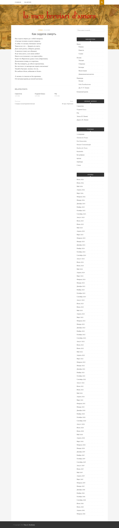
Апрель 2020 (81, 438)
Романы (81, 47)
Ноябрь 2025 (81, 207)
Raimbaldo (80, 151)
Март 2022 (80, 359)
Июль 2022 (80, 345)
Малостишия (83, 71)
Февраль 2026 (81, 197)
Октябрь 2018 (81, 497)
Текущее (81, 60)
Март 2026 (80, 193)
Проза (79, 44)
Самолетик (18, 94)
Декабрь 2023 (81, 286)
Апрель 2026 (81, 190)
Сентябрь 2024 (81, 255)
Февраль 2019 (81, 483)
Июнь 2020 (80, 431)
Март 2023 (80, 317)
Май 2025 (80, 228)
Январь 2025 (81, 242)
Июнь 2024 (80, 266)
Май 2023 (80, 311)
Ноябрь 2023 (81, 290)
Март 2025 (80, 235)
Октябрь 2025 (81, 211)
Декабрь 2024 (81, 245)
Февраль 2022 (81, 362)
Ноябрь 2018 (81, 493)
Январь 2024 (81, 283)
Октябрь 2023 (81, 293)
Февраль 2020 (81, 445)
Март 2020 (80, 441)
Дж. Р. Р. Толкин (84, 88)
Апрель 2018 (81, 510)
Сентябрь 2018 (81, 500)
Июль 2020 (80, 428)
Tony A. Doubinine (29, 525)
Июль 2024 (80, 262)
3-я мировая (80, 134)
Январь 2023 (81, 324)
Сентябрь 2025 (81, 214)
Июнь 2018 (80, 507)
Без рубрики (81, 155)
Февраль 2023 (81, 321)
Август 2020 (81, 424)
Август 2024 (81, 259)
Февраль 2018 (81, 514)
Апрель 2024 (81, 273)
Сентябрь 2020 (81, 421)
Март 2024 (80, 276)
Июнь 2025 (80, 224)
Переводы (80, 78)
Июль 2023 (80, 304)
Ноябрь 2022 (81, 331)
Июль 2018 (80, 504)
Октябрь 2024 (81, 252)
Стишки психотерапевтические (25, 104)
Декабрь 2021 (81, 369)
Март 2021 (80, 400)
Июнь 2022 (80, 348)
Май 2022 (80, 352)
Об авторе (27, 2)
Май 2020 (80, 435)
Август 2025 (81, 217)
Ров (56, 94)
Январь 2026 (81, 200)
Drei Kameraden (82, 141)
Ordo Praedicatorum (85, 84)
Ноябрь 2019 (81, 455)
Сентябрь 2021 (81, 379)
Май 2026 (80, 186)
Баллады (81, 67)
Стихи (40, 30)
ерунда (79, 158)
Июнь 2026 (80, 183)
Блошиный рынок (82, 92)
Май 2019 (80, 473)
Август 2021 (80, 383)
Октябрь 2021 (81, 376)
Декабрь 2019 (81, 452)
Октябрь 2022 (81, 335)
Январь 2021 (81, 407)
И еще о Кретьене (67, 104)
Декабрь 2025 (81, 204)
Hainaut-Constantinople (84, 145)
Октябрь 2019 (81, 459)
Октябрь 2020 (81, 417)
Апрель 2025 (81, 231)
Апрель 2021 (81, 397)
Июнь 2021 (80, 390)
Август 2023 (81, 300)
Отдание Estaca (40, 94)
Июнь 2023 (80, 307)
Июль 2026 (80, 180)
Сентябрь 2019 (81, 462)
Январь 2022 (81, 366)
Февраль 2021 (81, 404)
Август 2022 (81, 342)
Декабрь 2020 (81, 410)
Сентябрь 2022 (81, 338)
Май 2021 (80, 393)
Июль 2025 (80, 221)
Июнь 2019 (80, 469)
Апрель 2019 (81, 476)
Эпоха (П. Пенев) (82, 116)
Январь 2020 (81, 448)
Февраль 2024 (81, 279)
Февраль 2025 (81, 238)
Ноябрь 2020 (81, 414)
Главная (18, 2)
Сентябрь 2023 (81, 297)
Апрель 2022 (81, 355)
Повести (81, 50)
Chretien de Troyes (82, 138)
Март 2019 (80, 479)
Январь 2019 (81, 486)
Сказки (81, 54)
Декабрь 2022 (81, 328)
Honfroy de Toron (82, 148)
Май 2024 (80, 269)
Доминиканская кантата (86, 74)
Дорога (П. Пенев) (82, 120)
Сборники (82, 64)
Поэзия (79, 58)
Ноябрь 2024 (81, 248)
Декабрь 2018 (81, 490)
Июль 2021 (80, 386)
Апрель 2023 (81, 314)
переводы (80, 162)
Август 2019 (80, 466)
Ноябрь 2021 (81, 373)
